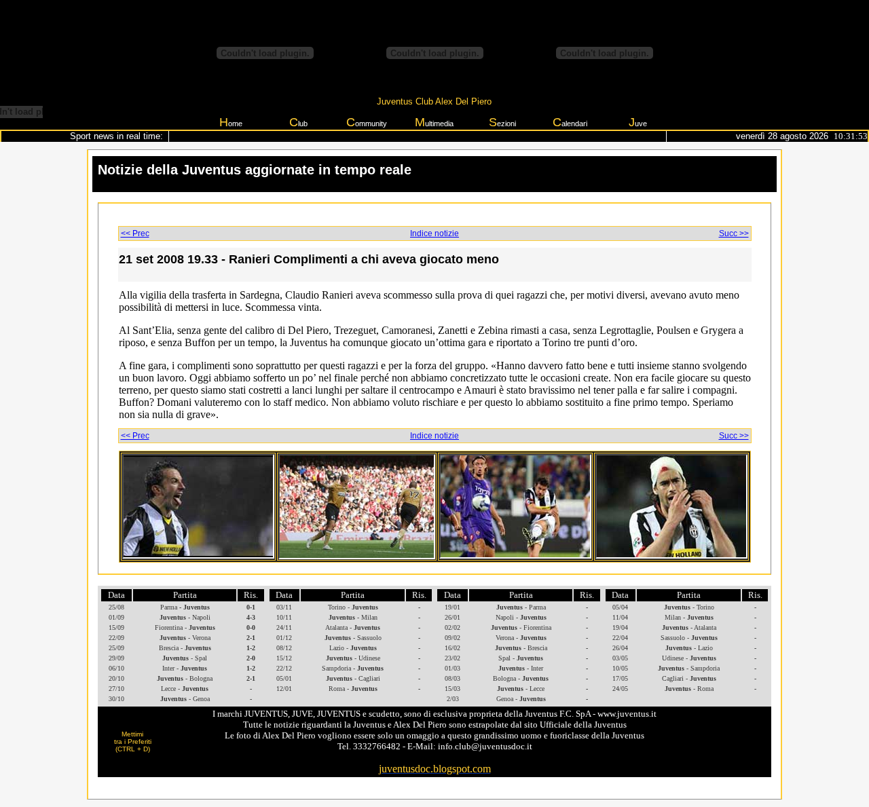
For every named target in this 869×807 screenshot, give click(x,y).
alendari (570, 122)
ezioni (502, 122)
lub (298, 122)
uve (638, 122)
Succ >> (734, 233)
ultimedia (434, 122)
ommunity (366, 122)
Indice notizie (434, 233)
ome (230, 122)
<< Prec (135, 233)
